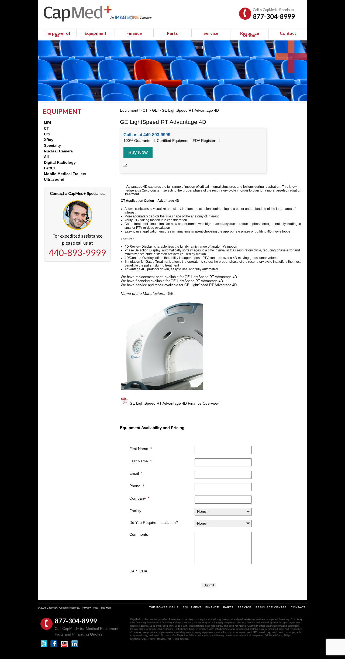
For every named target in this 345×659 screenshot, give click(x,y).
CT (46, 128)
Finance (134, 33)
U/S (47, 134)
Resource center (249, 33)
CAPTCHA (138, 571)
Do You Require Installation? (153, 522)
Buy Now (138, 152)
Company (139, 498)
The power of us (57, 33)
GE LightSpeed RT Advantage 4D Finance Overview (174, 403)
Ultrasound (54, 179)
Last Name (140, 461)
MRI (47, 123)
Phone (136, 486)
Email (135, 473)
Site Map (106, 607)
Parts (172, 33)
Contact (288, 33)
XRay (48, 140)
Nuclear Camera (58, 151)
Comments (138, 534)
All (46, 157)
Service (210, 33)
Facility (135, 510)
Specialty (52, 145)
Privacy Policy (90, 607)
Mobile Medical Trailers (65, 174)
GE (154, 110)
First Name (140, 448)
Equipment (95, 33)
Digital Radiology (60, 162)
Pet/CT (50, 168)
